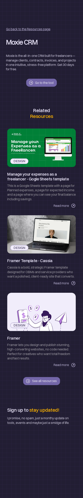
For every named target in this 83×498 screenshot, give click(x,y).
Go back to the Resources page (28, 29)
